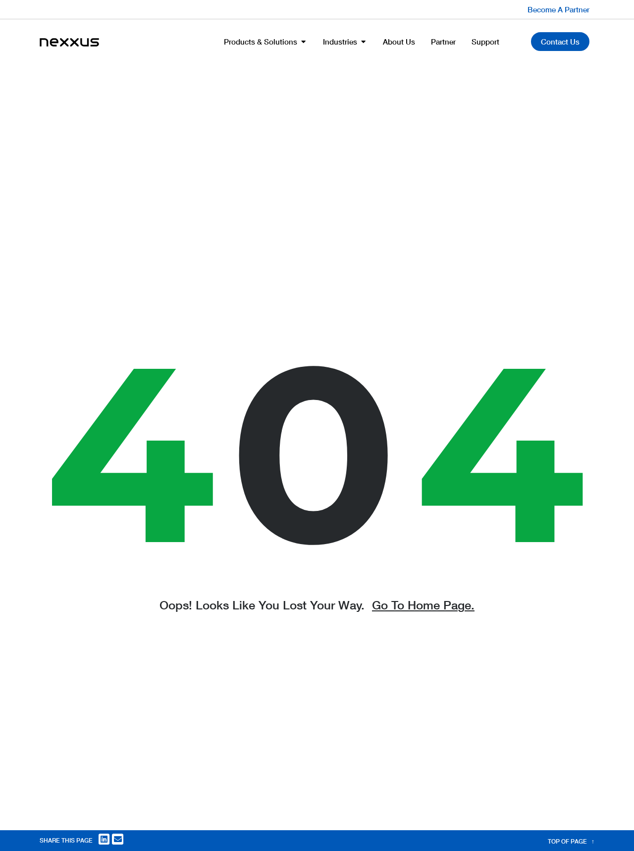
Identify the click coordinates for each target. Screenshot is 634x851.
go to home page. (423, 605)
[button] (104, 839)
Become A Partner (558, 9)
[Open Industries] (363, 42)
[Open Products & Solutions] (303, 42)
